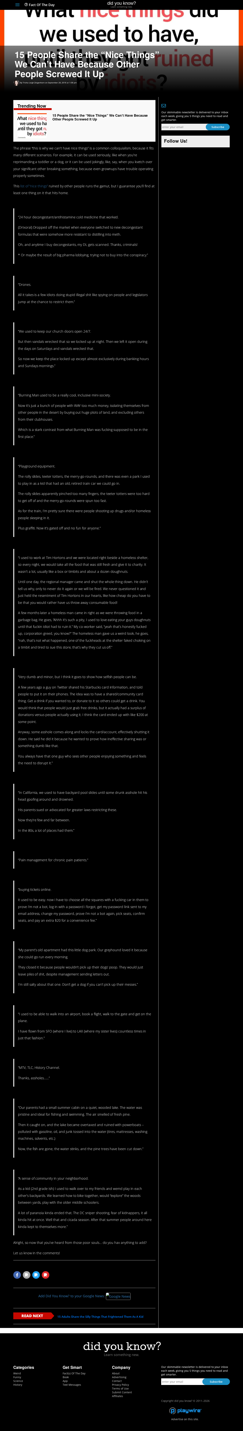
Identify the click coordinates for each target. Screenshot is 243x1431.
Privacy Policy (120, 1384)
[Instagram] (214, 5)
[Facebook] (200, 5)
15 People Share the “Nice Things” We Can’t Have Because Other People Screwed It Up (100, 117)
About (116, 1373)
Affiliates (117, 1396)
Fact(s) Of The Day (74, 1373)
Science (18, 1381)
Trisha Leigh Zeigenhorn (34, 82)
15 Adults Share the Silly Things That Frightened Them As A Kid (100, 1316)
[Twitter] (207, 5)
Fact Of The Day (41, 4)
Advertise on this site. (185, 1419)
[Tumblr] (221, 5)
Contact (117, 1381)
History (17, 1384)
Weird (17, 1373)
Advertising (119, 1377)
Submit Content (122, 1392)
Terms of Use (120, 1388)
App (65, 1381)
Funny (17, 1377)
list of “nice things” (34, 186)
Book (66, 1377)
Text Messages (72, 1384)
